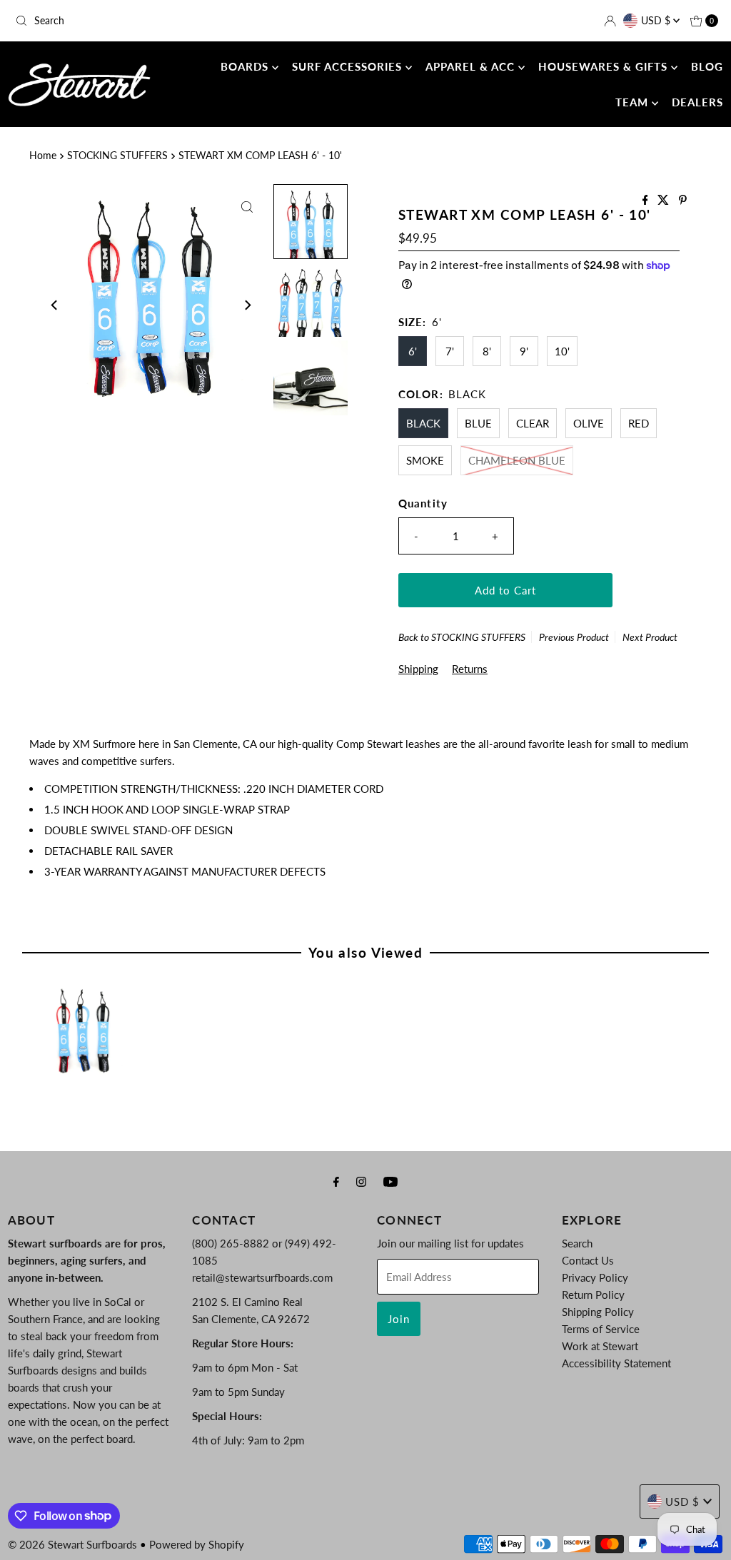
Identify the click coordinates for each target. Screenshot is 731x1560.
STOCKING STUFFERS (117, 155)
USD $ (657, 20)
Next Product (649, 637)
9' (524, 351)
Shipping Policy (598, 1311)
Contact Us (588, 1260)
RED (638, 423)
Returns (470, 668)
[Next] (247, 305)
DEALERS (697, 102)
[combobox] (124, 20)
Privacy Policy (595, 1277)
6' (412, 351)
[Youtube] (390, 1181)
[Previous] (55, 305)
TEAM (633, 102)
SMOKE (425, 460)
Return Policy (593, 1294)
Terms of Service (601, 1328)
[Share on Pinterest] (683, 200)
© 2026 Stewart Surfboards (72, 1544)
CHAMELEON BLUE (516, 460)
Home (42, 155)
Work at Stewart (600, 1345)
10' (562, 351)
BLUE (478, 423)
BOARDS (246, 66)
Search (577, 1243)
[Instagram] (361, 1181)
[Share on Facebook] (646, 200)
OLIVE (588, 423)
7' (449, 351)
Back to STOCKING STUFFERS (461, 637)
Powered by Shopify (196, 1544)
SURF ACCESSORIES (348, 66)
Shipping (418, 668)
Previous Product (574, 637)
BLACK (423, 423)
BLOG (707, 66)
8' (487, 351)
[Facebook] (336, 1181)
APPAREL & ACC (471, 66)
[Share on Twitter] (664, 200)
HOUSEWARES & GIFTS (604, 66)
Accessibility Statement (616, 1363)
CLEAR (532, 423)
